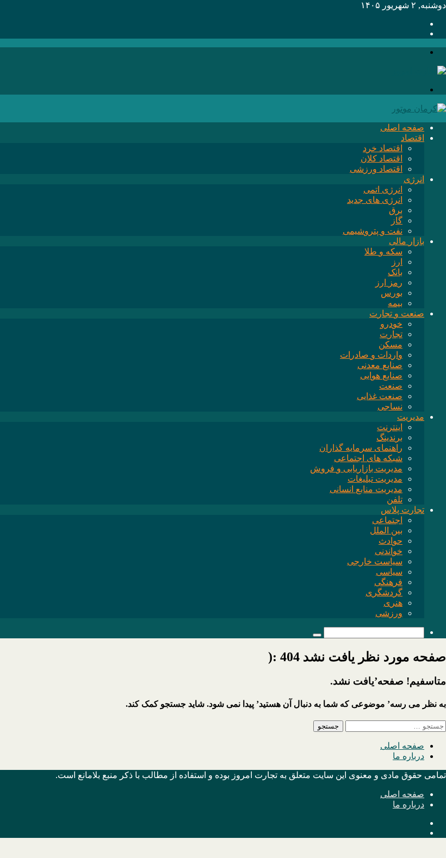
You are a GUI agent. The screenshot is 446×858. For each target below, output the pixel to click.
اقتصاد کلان (381, 158)
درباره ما (408, 756)
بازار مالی (406, 241)
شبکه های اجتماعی (368, 458)
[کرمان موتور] (419, 108)
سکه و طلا (383, 251)
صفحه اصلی (402, 127)
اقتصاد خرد (382, 148)
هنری (392, 602)
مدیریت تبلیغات (375, 478)
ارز (397, 261)
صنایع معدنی (379, 365)
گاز (396, 220)
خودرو (391, 323)
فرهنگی (388, 582)
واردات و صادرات (371, 354)
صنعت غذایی (379, 396)
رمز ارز (388, 282)
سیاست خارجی (374, 561)
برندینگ (389, 437)
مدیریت (410, 416)
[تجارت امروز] (419, 71)
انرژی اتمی (382, 189)
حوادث (390, 540)
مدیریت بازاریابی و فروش (356, 468)
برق (395, 210)
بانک (395, 272)
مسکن (390, 344)
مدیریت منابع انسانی (366, 489)
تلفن (394, 499)
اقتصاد (412, 137)
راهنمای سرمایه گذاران (360, 447)
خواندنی (388, 551)
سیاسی (389, 571)
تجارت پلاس (402, 509)
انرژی (414, 179)
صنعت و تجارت (396, 313)
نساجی (389, 406)
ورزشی (388, 613)
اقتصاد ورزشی (376, 168)
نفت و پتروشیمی (372, 230)
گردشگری (384, 592)
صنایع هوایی (381, 375)
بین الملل (386, 530)
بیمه (395, 303)
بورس (391, 292)
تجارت (391, 334)
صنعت (390, 385)
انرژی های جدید (374, 199)
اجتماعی (387, 520)
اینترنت (389, 427)
